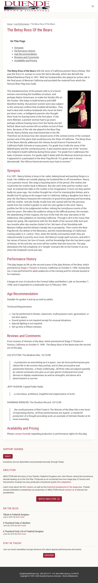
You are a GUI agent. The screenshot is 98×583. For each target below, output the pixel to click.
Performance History (24, 51)
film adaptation (64, 482)
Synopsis (18, 47)
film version (28, 487)
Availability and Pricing (25, 60)
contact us (69, 490)
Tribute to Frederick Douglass (16, 514)
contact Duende (23, 433)
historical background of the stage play (64, 487)
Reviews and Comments (26, 57)
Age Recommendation (25, 54)
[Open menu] (92, 6)
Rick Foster (20, 517)
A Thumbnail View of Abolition (16, 523)
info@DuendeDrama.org (29, 574)
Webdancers (73, 576)
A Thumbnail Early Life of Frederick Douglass (23, 531)
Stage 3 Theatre (29, 267)
